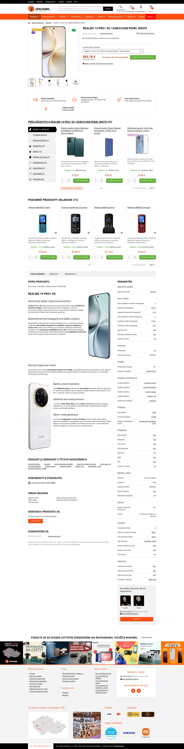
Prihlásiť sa (76, 544)
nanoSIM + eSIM (150, 541)
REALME (49, 23)
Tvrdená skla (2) (40, 135)
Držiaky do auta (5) (41, 157)
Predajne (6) (50, 2)
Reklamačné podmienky (37, 681)
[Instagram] (139, 691)
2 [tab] (103, 188)
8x (155, 351)
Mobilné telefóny (38, 23)
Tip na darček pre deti (103, 674)
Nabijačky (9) (38, 146)
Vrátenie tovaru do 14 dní (38, 689)
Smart (101, 16)
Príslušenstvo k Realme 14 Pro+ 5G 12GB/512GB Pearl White (67, 122)
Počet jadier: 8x (105, 464)
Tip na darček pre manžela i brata (101, 691)
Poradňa (31, 2)
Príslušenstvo (48, 16)
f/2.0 (154, 326)
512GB (153, 417)
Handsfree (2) (39, 168)
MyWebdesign (119, 746)
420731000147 (135, 612)
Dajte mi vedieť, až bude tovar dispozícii (99, 64)
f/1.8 (154, 312)
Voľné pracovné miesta (70, 679)
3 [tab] (94, 265)
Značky (61, 2)
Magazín (40, 2)
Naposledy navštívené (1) (42, 746)
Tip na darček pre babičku (101, 677)
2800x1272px (151, 371)
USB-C (154, 532)
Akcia (150, 16)
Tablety (62, 16)
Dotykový (153, 401)
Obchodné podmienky (37, 679)
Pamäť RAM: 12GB (94, 466)
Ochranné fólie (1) (41, 140)
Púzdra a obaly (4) (41, 129)
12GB (154, 412)
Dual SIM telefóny (34, 466)
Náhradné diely (115, 16)
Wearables (76, 16)
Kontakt (69, 2)
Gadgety (89, 16)
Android (153, 292)
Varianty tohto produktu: (91, 47)
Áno (154, 330)
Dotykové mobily (65, 466)
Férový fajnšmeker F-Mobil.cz (72, 674)
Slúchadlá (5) (38, 173)
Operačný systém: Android (86, 464)
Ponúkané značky (68, 676)
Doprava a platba (35, 676)
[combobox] (113, 51)
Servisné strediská (35, 684)
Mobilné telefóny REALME (63, 464)
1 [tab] (101, 188)
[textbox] (113, 51)
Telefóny (34, 16)
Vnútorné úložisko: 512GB (37, 469)
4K (155, 339)
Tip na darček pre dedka (101, 682)
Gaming (131, 16)
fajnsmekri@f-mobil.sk (130, 614)
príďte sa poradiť (68, 110)
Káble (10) (37, 151)
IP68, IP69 (152, 580)
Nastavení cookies (68, 681)
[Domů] (29, 23)
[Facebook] (133, 691)
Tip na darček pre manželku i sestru (101, 687)
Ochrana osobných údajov (38, 691)
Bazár (141, 16)
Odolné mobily (50, 466)
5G (155, 466)
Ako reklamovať (34, 686)
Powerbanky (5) (40, 162)
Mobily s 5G (80, 466)
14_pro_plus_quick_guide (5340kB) (43, 483)
